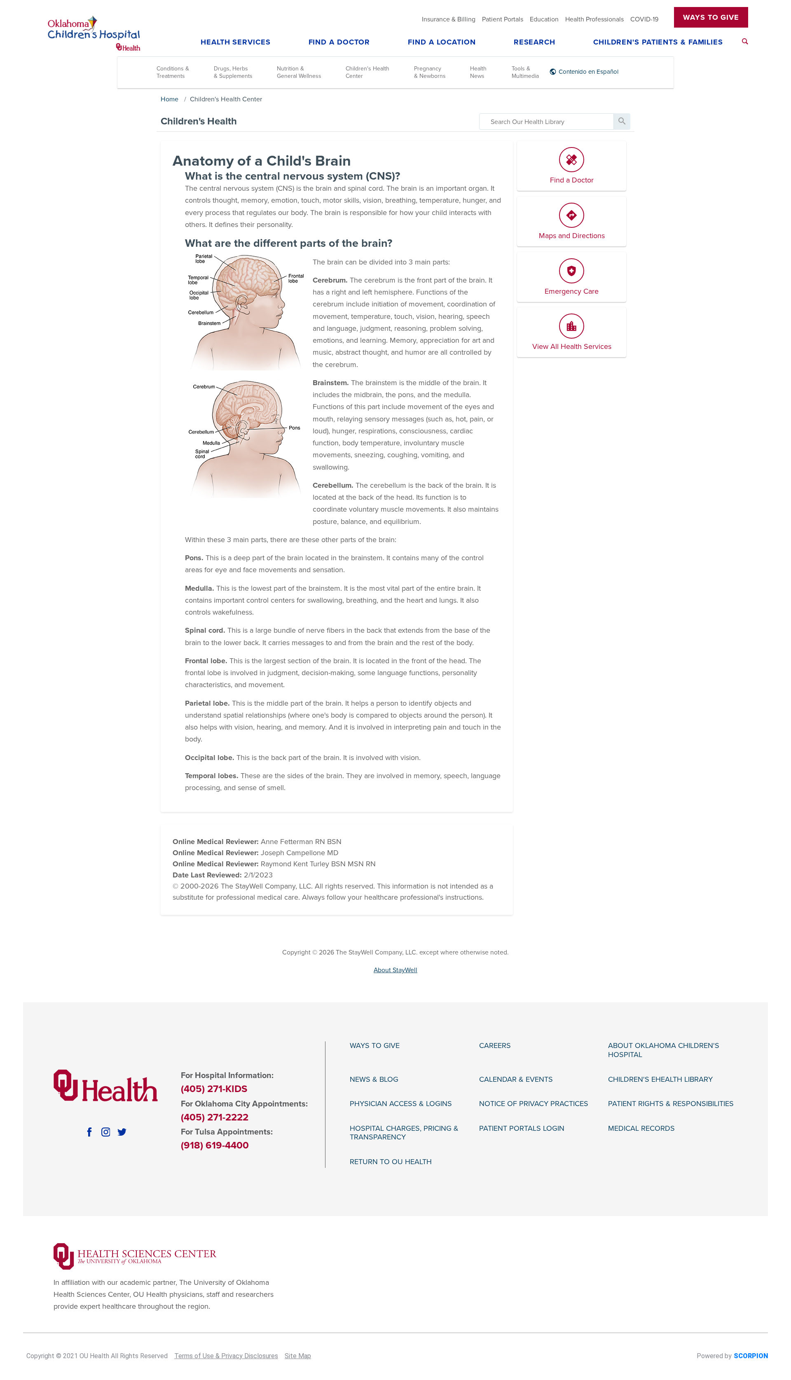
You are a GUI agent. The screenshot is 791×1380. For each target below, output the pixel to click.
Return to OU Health (391, 1162)
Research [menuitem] (534, 42)
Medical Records (641, 1128)
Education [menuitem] (544, 19)
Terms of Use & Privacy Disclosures (226, 1356)
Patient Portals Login (521, 1128)
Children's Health (199, 121)
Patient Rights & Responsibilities (671, 1103)
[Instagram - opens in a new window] (106, 1132)
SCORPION (751, 1356)
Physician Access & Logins (401, 1103)
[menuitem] (745, 41)
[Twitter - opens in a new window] (122, 1132)
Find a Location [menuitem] (442, 42)
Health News (478, 72)
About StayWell (395, 970)
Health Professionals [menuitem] (594, 19)
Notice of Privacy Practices (533, 1103)
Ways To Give (711, 17)
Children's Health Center (367, 72)
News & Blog (374, 1079)
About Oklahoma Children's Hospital (663, 1050)
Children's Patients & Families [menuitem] (658, 42)
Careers (495, 1045)
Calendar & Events (516, 1079)
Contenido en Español (588, 71)
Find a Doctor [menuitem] (339, 42)
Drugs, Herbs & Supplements (233, 72)
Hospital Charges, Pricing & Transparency (404, 1133)
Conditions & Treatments (173, 72)
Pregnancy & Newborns (430, 72)
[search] (546, 121)
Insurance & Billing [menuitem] (448, 19)
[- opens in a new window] (135, 1255)
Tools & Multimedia (525, 72)
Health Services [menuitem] (236, 42)
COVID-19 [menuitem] (644, 19)
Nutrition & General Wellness (299, 72)
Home (169, 99)
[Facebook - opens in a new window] (89, 1132)
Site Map (298, 1356)
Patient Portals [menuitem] (502, 19)
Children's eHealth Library (660, 1079)
